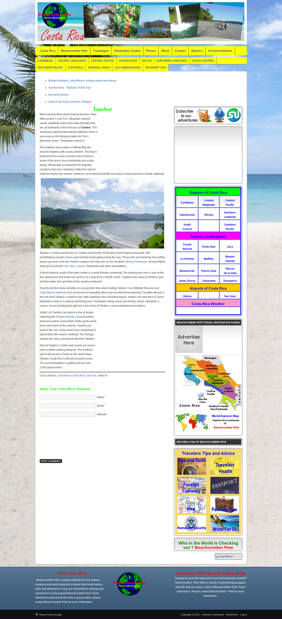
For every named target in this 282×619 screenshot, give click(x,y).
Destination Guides (127, 50)
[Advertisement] (130, 144)
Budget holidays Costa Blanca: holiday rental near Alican (82, 80)
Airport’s (197, 50)
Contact (180, 50)
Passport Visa (155, 67)
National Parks (99, 67)
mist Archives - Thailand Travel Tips (69, 87)
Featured (79, 375)
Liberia (80, 266)
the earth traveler (58, 94)
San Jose (69, 266)
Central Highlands (72, 60)
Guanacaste (128, 60)
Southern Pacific (50, 67)
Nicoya (147, 60)
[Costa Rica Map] (208, 409)
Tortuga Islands (65, 316)
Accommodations (220, 50)
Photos (151, 50)
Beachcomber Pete (74, 50)
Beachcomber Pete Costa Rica (141, 22)
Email (100, 405)
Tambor (102, 375)
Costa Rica (47, 50)
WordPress (232, 614)
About (165, 50)
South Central (203, 60)
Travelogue (101, 50)
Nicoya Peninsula (136, 261)
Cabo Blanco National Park (56, 292)
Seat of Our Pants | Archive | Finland (69, 101)
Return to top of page (50, 614)
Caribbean (45, 60)
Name (100, 397)
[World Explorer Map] (208, 431)
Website (102, 414)
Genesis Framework (213, 614)
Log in (243, 614)
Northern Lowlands (171, 60)
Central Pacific (102, 60)
